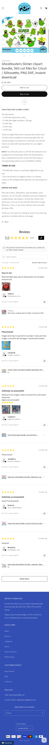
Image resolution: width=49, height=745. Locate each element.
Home (7, 631)
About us (8, 636)
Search (7, 646)
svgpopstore (26, 740)
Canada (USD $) (23, 728)
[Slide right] (29, 56)
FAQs (6, 676)
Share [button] (6, 222)
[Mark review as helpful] (44, 302)
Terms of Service (11, 652)
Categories (8, 641)
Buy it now (24, 94)
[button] (2, 8)
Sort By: (34, 262)
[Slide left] (19, 56)
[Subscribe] (41, 713)
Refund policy (9, 657)
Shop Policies (9, 671)
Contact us (8, 682)
